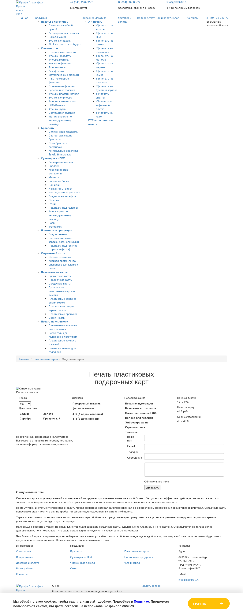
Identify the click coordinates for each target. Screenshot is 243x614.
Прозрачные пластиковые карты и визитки (62, 291)
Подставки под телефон (64, 207)
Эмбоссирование (136, 422)
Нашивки (54, 185)
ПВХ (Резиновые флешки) (59, 80)
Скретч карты (57, 317)
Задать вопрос (151, 585)
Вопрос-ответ (24, 557)
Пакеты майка (57, 37)
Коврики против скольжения (58, 171)
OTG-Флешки (57, 105)
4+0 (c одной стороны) (88, 414)
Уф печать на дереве (104, 65)
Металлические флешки (64, 74)
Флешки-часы (57, 67)
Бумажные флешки (61, 97)
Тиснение (131, 432)
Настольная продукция (56, 230)
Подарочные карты (60, 279)
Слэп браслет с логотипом (58, 145)
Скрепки (54, 200)
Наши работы (164, 18)
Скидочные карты (59, 283)
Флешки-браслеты (60, 56)
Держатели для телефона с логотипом (63, 334)
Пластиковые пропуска (63, 314)
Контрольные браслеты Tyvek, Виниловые (63, 152)
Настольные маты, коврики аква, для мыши (64, 240)
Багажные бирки (59, 181)
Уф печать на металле (104, 57)
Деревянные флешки (62, 90)
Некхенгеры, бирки (60, 188)
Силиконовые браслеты (63, 131)
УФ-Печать (95, 21)
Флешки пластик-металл (64, 93)
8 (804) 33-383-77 (129, 2)
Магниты (54, 177)
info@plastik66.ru (176, 2)
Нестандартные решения (64, 192)
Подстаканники (58, 234)
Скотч (73, 568)
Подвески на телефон (62, 196)
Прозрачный (51, 418)
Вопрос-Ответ (146, 18)
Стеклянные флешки (62, 86)
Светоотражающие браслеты (60, 137)
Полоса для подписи (139, 417)
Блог (176, 18)
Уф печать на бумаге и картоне (107, 88)
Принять (199, 603)
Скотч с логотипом (60, 257)
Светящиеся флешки (62, 112)
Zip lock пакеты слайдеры (64, 44)
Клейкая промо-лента (62, 260)
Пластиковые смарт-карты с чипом (61, 308)
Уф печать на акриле (104, 27)
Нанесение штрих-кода (140, 408)
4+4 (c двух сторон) (86, 418)
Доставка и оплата (124, 19)
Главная (24, 359)
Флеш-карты (49, 48)
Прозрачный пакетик (86, 403)
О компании (23, 551)
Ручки (52, 204)
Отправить (152, 487)
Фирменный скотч (53, 253)
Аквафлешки (56, 71)
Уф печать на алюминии (104, 50)
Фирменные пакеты (82, 562)
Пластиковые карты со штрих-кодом (63, 300)
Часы (52, 223)
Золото (48, 413)
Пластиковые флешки (62, 52)
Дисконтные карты (60, 276)
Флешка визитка (59, 59)
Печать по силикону (54, 321)
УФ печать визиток (102, 95)
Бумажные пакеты (60, 40)
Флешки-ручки (57, 109)
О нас (24, 18)
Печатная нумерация (139, 403)
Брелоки (54, 166)
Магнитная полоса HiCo (141, 413)
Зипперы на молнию (61, 162)
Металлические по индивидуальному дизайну (60, 120)
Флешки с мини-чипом (63, 101)
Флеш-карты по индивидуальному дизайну (60, 215)
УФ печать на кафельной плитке (104, 105)
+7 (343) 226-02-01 (82, 2)
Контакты (192, 18)
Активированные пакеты (64, 33)
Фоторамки (55, 226)
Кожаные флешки (60, 63)
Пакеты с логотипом (54, 21)
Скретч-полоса (135, 427)
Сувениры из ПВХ (53, 158)
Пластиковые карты (54, 272)
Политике (141, 601)
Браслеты (47, 128)
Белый (24, 413)
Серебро (26, 418)
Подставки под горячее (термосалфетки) (63, 247)
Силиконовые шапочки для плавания (63, 327)
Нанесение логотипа (94, 18)
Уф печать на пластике (104, 80)
